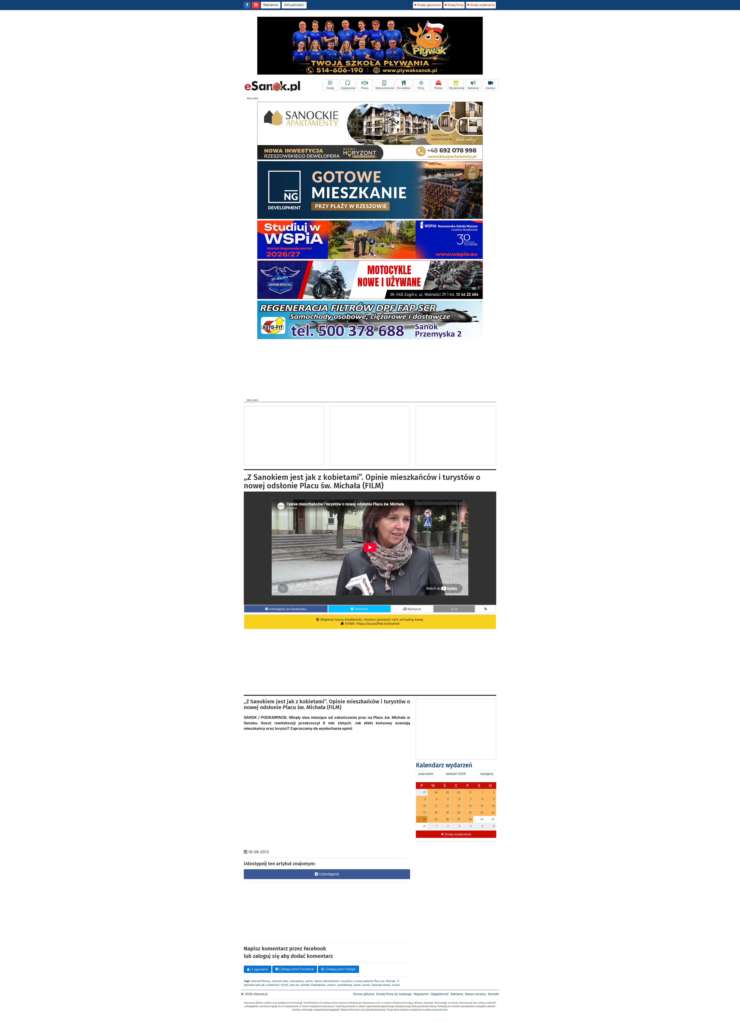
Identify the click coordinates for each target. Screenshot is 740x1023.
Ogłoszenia (348, 88)
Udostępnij (328, 874)
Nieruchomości (385, 88)
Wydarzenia (456, 88)
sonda (366, 984)
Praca (364, 88)
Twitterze (360, 609)
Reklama (270, 5)
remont (331, 984)
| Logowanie (258, 969)
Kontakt (493, 994)
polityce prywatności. (436, 1009)
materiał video (280, 981)
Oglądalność (440, 994)
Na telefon (403, 88)
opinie (309, 981)
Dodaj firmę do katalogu (394, 994)
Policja (438, 88)
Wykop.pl (413, 609)
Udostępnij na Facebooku (287, 609)
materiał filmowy (260, 981)
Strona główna (363, 994)
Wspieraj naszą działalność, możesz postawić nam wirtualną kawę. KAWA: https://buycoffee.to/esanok (371, 621)
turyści (396, 984)
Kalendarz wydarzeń (444, 765)
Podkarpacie (318, 984)
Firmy (421, 88)
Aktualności (294, 5)
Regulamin (421, 994)
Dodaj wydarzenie (482, 5)
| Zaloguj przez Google (340, 969)
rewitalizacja (344, 984)
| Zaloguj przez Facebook (296, 969)
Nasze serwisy (475, 994)
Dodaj (330, 88)
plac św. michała (299, 984)
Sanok (357, 984)
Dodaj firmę (455, 5)
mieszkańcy (297, 981)
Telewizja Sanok (380, 984)
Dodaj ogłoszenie (428, 5)
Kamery (490, 88)
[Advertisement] (370, 368)
